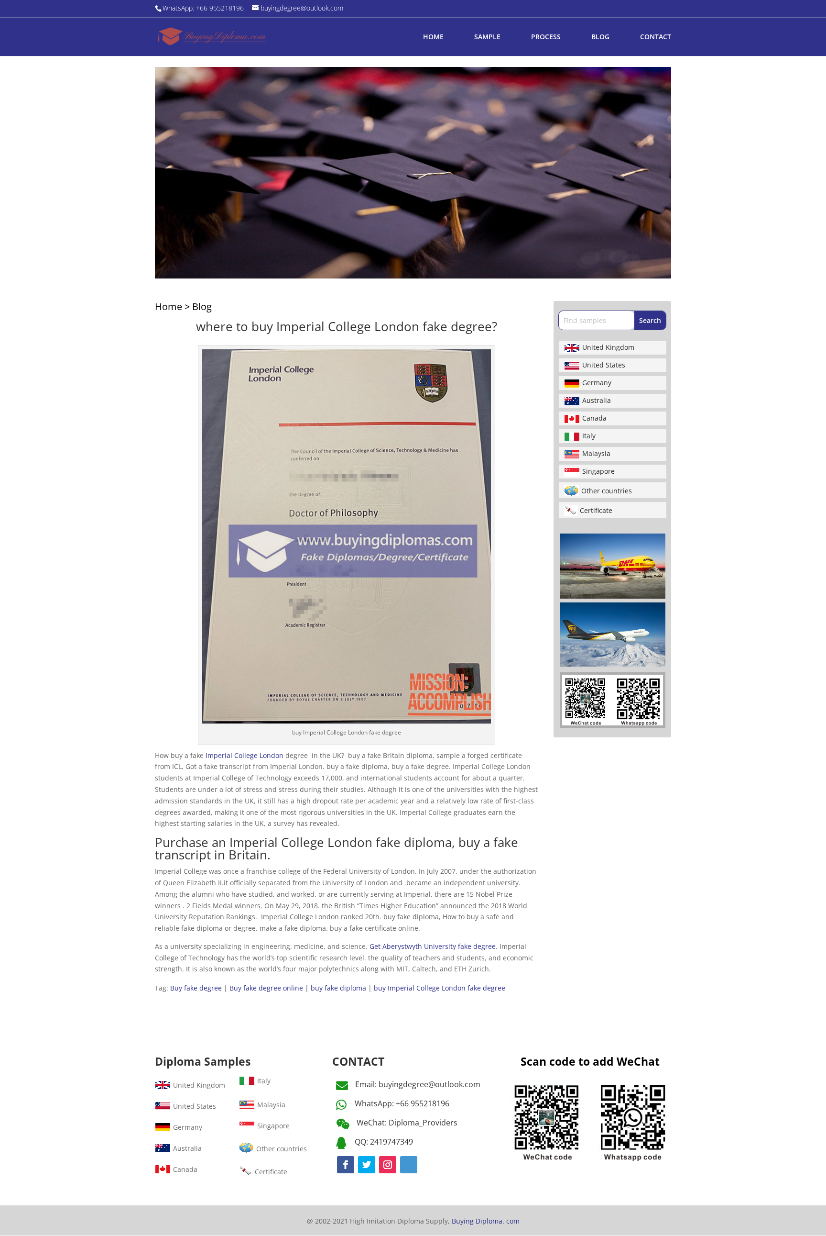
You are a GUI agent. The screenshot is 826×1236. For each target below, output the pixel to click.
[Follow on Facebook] (345, 1164)
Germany (596, 382)
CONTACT (655, 37)
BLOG (600, 37)
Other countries (606, 490)
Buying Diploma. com (486, 1220)
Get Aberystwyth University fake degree (433, 946)
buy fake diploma (338, 987)
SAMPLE (487, 37)
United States (603, 364)
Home (168, 306)
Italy (589, 435)
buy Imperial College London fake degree (439, 987)
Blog (202, 306)
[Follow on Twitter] (366, 1164)
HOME (433, 37)
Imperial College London (244, 755)
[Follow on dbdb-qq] (408, 1164)
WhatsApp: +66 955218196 (402, 1103)
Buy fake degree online (266, 987)
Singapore (598, 471)
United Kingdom (608, 347)
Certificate (596, 510)
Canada (594, 418)
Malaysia (596, 453)
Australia (596, 400)
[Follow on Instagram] (387, 1164)
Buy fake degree (196, 987)
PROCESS (546, 37)
